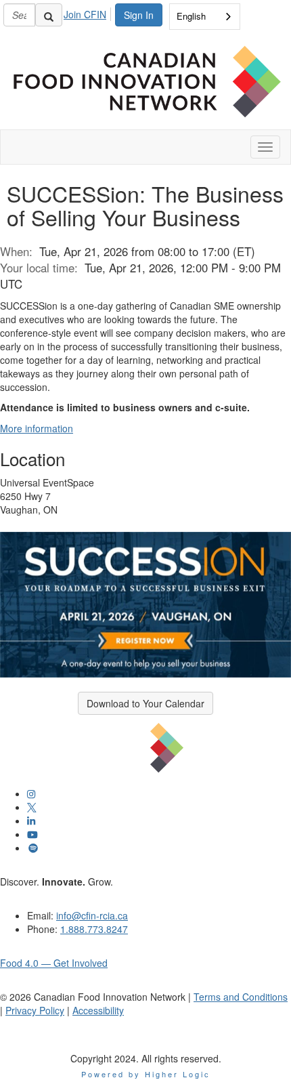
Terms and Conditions (241, 996)
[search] (48, 14)
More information (36, 428)
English (191, 15)
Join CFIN (85, 14)
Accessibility (98, 1010)
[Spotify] (33, 847)
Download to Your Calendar (145, 703)
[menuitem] (88, 12)
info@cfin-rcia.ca (92, 915)
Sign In (139, 15)
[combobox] (204, 16)
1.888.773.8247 (94, 929)
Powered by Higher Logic (145, 1073)
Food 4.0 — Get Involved (54, 963)
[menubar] (88, 12)
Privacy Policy (34, 1010)
